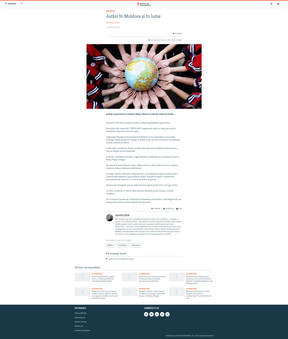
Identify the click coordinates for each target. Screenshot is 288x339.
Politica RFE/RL (80, 313)
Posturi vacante (80, 322)
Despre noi (79, 326)
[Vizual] (278, 3)
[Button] (177, 33)
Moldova (110, 11)
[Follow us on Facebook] (146, 314)
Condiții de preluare (82, 330)
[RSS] (162, 314)
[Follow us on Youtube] (151, 314)
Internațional (97, 274)
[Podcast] (271, 3)
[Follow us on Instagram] (157, 314)
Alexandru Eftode (112, 23)
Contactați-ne (80, 318)
